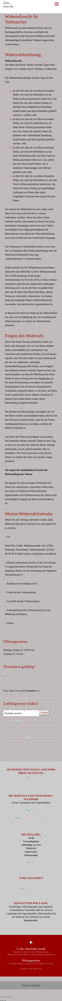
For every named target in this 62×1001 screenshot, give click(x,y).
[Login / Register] (38, 4)
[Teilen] (7, 996)
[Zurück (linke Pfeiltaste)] (1, 1000)
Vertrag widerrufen (31, 985)
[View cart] (47, 4)
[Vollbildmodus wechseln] (4, 996)
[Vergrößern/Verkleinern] (1, 996)
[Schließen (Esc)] (11, 996)
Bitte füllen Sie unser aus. (21, 690)
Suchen (44, 712)
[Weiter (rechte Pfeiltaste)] (4, 1000)
